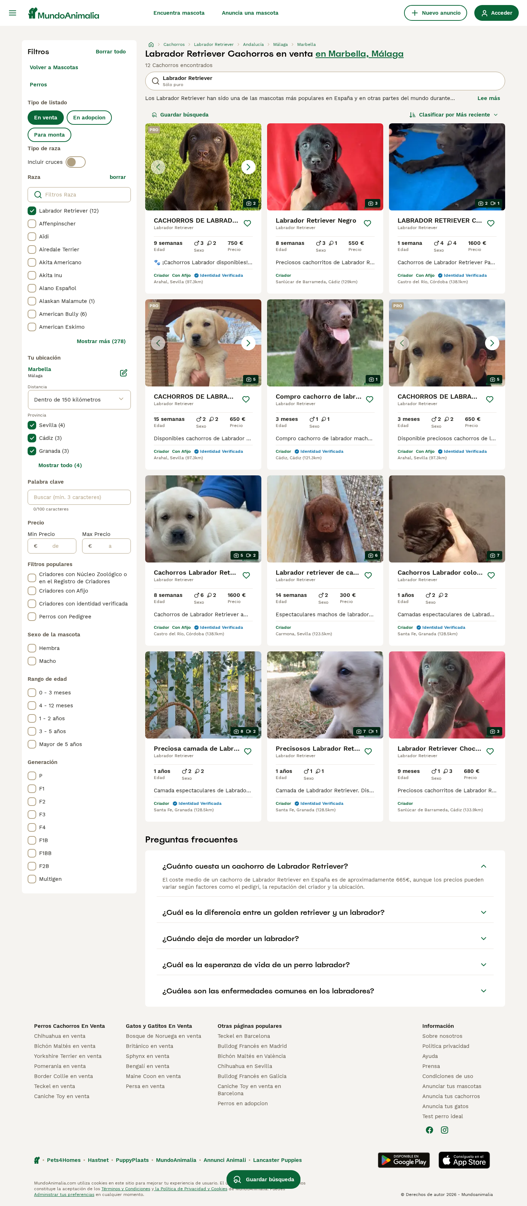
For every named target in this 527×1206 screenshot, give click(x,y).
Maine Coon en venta (153, 1076)
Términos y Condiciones (125, 1188)
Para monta (49, 135)
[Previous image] (158, 167)
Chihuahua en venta (59, 1036)
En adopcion (89, 117)
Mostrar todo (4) (60, 465)
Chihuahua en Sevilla (245, 1066)
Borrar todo (111, 51)
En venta (45, 117)
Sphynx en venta (147, 1056)
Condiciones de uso (447, 1076)
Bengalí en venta (147, 1066)
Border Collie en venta (63, 1076)
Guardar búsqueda (184, 114)
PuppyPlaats (132, 1160)
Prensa (431, 1066)
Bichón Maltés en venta (64, 1046)
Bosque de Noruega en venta (163, 1036)
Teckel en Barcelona (244, 1036)
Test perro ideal (442, 1116)
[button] (203, 166)
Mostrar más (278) (101, 341)
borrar (118, 177)
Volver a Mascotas (54, 67)
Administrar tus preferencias (64, 1194)
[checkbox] (32, 211)
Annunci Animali (225, 1160)
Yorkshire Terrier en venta (67, 1056)
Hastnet (98, 1160)
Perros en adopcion (243, 1103)
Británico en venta (149, 1046)
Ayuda (430, 1056)
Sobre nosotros (442, 1036)
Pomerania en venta (60, 1066)
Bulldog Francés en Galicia (252, 1076)
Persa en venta (145, 1086)
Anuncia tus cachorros (451, 1096)
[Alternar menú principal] (12, 13)
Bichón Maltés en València (252, 1056)
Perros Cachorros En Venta (69, 1026)
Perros (38, 84)
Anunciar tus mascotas (451, 1086)
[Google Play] (404, 1160)
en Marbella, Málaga (359, 54)
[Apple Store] (464, 1160)
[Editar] (124, 373)
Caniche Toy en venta (61, 1096)
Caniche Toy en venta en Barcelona (249, 1090)
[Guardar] (247, 223)
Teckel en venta (54, 1086)
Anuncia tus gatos (445, 1106)
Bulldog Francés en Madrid (252, 1046)
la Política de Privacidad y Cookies (190, 1188)
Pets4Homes (64, 1160)
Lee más (489, 98)
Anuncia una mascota (250, 13)
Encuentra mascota (179, 13)
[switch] (76, 162)
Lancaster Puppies (277, 1160)
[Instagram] (444, 1130)
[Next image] (248, 167)
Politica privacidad (445, 1046)
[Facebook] (429, 1130)
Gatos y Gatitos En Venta (159, 1026)
